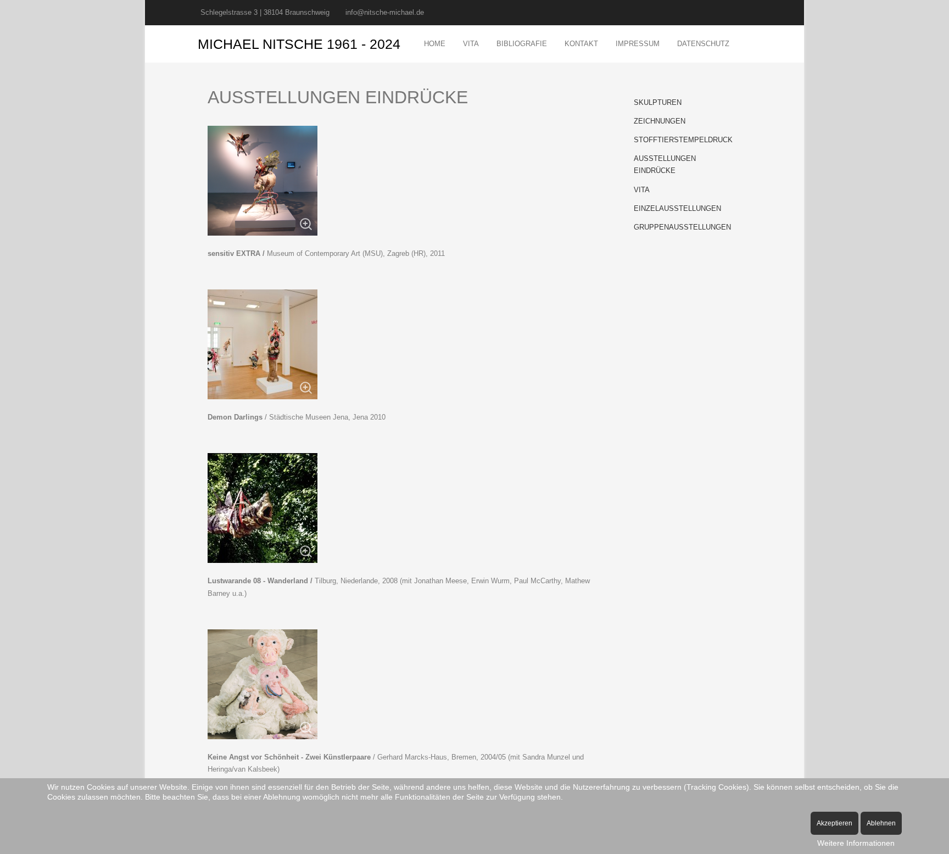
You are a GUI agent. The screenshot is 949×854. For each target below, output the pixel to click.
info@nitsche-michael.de (384, 12)
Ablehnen (881, 823)
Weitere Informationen (856, 843)
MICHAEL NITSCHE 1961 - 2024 (299, 44)
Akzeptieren (834, 823)
